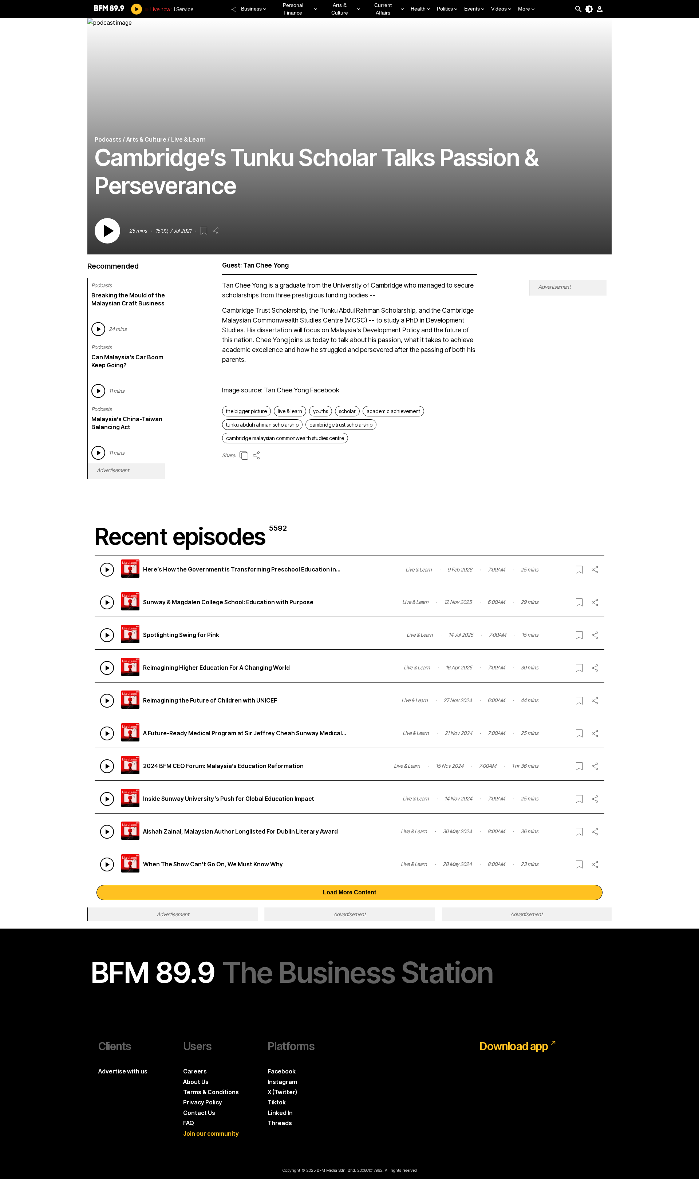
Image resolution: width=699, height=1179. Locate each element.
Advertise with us (122, 1071)
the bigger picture (246, 411)
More (524, 9)
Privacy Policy (202, 1102)
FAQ (188, 1123)
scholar (347, 411)
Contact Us (199, 1112)
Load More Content (349, 892)
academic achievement (393, 411)
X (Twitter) (282, 1092)
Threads (280, 1123)
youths (320, 411)
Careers (195, 1071)
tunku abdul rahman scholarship (262, 425)
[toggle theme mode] (589, 9)
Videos (499, 9)
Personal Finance (293, 9)
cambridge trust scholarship (340, 425)
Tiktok (277, 1102)
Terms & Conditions (211, 1092)
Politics (445, 9)
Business (251, 9)
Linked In (280, 1112)
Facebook (282, 1071)
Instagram (282, 1081)
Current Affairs (383, 9)
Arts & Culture (339, 9)
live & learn (290, 411)
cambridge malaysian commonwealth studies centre (285, 438)
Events (472, 9)
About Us (196, 1081)
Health (418, 9)
